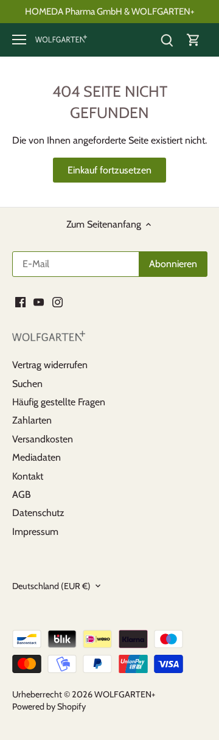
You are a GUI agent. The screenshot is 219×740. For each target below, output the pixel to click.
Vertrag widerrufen (50, 365)
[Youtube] (38, 302)
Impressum (35, 531)
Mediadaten (36, 457)
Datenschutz (38, 512)
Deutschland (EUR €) (51, 586)
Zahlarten (32, 420)
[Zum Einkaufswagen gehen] (193, 40)
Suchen (27, 383)
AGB (21, 494)
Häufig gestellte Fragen (58, 402)
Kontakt (27, 476)
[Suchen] (166, 40)
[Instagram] (57, 302)
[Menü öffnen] (19, 39)
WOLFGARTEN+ (124, 694)
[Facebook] (20, 302)
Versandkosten (42, 439)
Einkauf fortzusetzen (109, 170)
